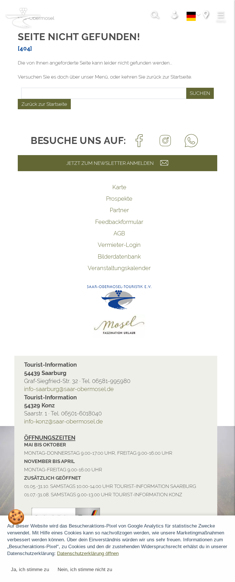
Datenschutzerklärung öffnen (88, 553)
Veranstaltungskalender (104, 268)
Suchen (185, 93)
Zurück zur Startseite (30, 104)
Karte (105, 187)
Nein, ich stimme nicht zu (85, 569)
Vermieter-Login (104, 244)
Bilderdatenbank (104, 256)
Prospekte (105, 198)
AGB (105, 233)
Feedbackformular (105, 221)
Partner (105, 210)
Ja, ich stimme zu (30, 569)
